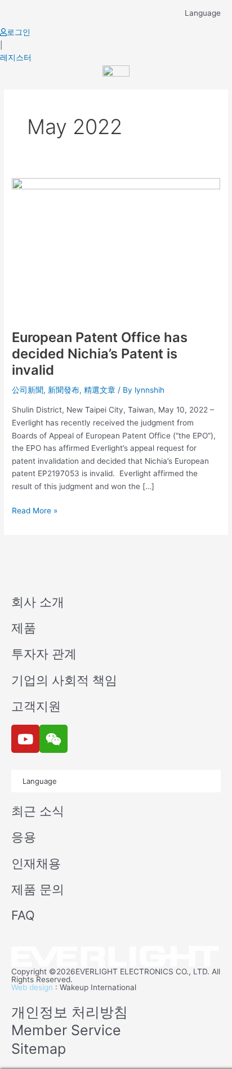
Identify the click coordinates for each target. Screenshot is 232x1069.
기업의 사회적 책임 (64, 680)
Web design (32, 987)
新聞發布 (63, 389)
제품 (23, 627)
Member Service (66, 1030)
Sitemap (38, 1048)
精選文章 (99, 389)
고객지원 (36, 706)
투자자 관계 (44, 653)
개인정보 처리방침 (69, 1012)
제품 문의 (37, 889)
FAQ (23, 915)
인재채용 (36, 863)
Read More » (34, 509)
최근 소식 (37, 811)
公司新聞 (27, 389)
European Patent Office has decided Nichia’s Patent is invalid (100, 353)
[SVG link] (116, 957)
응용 (23, 837)
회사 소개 (37, 602)
